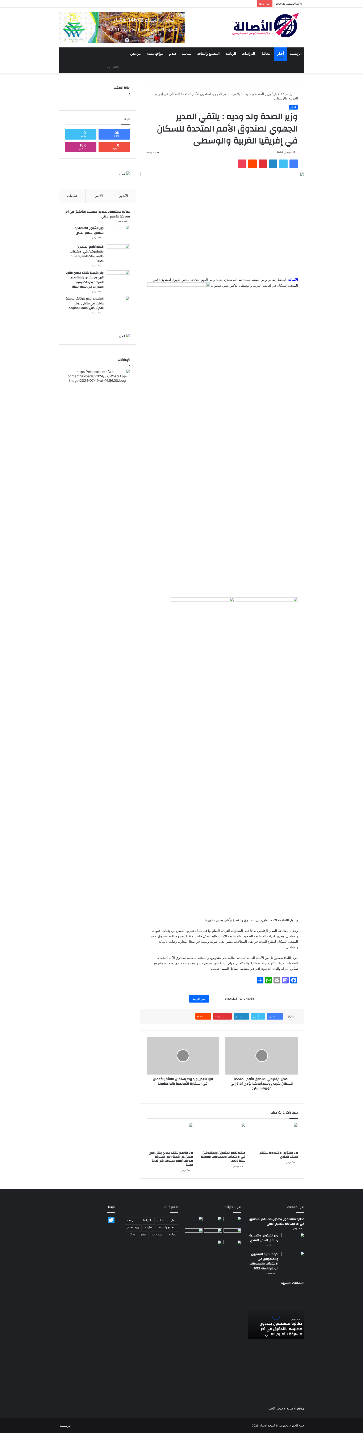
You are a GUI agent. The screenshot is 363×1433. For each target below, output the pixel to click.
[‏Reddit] (252, 164)
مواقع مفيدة (155, 53)
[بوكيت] (242, 164)
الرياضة (230, 53)
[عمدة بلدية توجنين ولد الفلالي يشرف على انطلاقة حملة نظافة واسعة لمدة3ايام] (213, 1245)
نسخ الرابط (199, 998)
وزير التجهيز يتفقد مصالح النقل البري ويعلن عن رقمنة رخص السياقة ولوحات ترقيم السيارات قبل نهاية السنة (171, 1159)
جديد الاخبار (133, 1227)
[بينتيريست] (263, 164)
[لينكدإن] (273, 164)
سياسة (186, 53)
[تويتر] (283, 164)
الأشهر (123, 196)
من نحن (135, 53)
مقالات (131, 1234)
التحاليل (266, 53)
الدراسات (248, 53)
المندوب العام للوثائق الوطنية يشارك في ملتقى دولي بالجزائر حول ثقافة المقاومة (85, 303)
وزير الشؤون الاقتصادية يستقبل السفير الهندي (278, 1155)
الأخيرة (98, 196)
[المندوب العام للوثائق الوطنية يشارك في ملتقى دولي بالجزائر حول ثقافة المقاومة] (118, 304)
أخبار (280, 53)
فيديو (172, 53)
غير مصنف (157, 1234)
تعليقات (72, 196)
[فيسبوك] (293, 164)
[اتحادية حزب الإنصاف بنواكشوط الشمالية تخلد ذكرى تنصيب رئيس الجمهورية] (232, 1245)
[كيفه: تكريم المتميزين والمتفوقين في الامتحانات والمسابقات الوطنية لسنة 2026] (222, 1136)
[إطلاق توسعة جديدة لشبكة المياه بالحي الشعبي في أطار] (213, 1233)
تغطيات (149, 1227)
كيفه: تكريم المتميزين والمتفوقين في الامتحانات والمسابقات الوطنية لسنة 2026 (223, 1157)
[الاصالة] (265, 25)
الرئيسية (295, 53)
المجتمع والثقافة (208, 53)
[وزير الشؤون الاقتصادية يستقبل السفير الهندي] (275, 1136)
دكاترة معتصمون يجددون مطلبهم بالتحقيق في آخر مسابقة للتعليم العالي (97, 214)
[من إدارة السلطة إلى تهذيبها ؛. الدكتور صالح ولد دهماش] (194, 1233)
